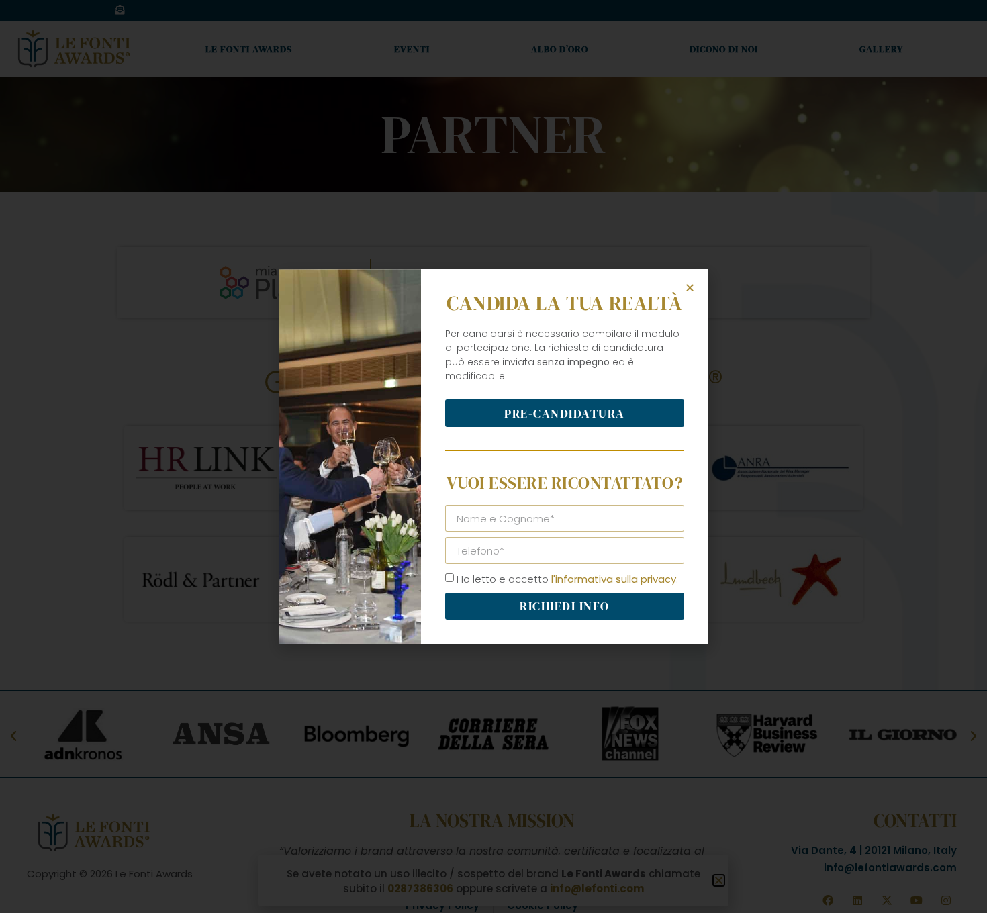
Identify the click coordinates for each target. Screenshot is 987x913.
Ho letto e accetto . (567, 579)
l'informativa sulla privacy (613, 579)
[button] (690, 288)
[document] (493, 456)
